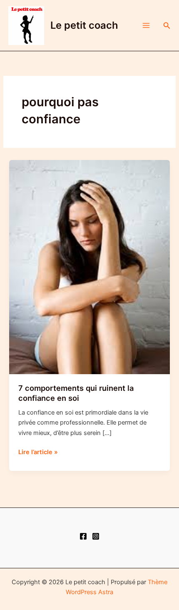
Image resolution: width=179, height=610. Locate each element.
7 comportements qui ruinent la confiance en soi (76, 392)
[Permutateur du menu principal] (146, 25)
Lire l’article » (38, 452)
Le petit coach (84, 25)
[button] (167, 25)
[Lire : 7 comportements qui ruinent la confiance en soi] (89, 266)
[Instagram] (95, 536)
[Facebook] (83, 536)
